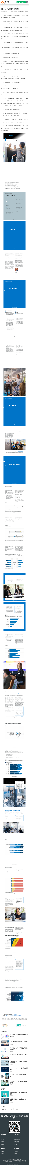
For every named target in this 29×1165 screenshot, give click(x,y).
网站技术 (22, 11)
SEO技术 (19, 11)
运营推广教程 (19, 1159)
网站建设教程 (14, 1159)
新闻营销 (2, 1151)
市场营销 (4, 1109)
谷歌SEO (2, 1139)
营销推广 (10, 1109)
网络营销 (26, 11)
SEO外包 (2, 1142)
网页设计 (15, 1144)
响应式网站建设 (17, 1139)
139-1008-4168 (22, 2)
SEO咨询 (2, 1144)
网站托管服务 (16, 1142)
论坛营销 (2, 1153)
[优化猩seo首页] (6, 2)
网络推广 (17, 1109)
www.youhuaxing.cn (15, 1161)
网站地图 (15, 1153)
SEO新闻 (15, 11)
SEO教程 (9, 1159)
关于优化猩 (16, 1151)
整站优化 (2, 1141)
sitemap (21, 1164)
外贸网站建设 (16, 1141)
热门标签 (3, 1106)
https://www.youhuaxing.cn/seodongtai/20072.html (13, 1015)
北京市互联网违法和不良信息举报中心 (13, 1164)
